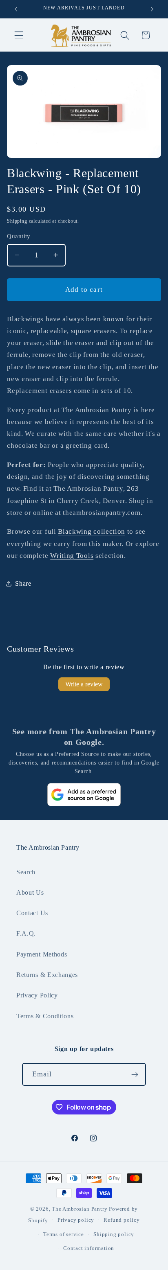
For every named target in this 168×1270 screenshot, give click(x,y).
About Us (30, 892)
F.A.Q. (26, 933)
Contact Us (32, 912)
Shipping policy (113, 1234)
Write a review (84, 684)
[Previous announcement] (16, 9)
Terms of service (63, 1234)
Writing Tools (71, 555)
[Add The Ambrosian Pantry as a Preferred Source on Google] (84, 794)
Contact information (88, 1248)
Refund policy (121, 1220)
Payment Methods (41, 954)
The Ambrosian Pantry (79, 1209)
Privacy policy (75, 1220)
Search (25, 871)
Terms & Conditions (44, 1016)
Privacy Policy (37, 995)
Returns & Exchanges (47, 974)
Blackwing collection (91, 531)
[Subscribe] (135, 1074)
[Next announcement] (152, 9)
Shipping (17, 221)
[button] (19, 35)
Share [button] (23, 583)
